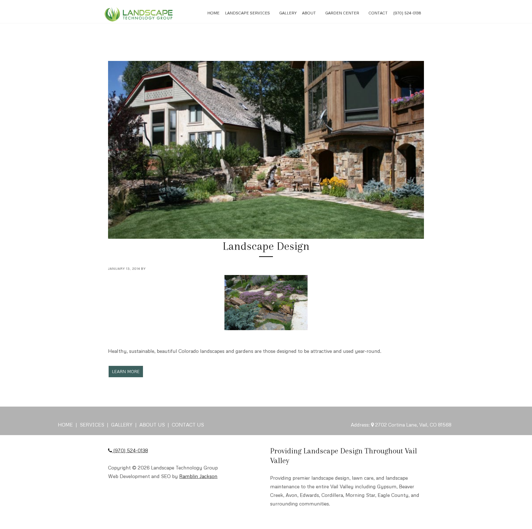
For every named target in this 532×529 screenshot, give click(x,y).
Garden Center (342, 13)
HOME (66, 425)
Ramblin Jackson (198, 476)
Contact (378, 13)
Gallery (287, 13)
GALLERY (121, 425)
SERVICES (91, 425)
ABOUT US (152, 425)
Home (213, 13)
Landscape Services (247, 13)
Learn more (126, 371)
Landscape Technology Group (138, 14)
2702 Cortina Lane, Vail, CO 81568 (413, 425)
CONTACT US (188, 425)
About (309, 13)
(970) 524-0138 (407, 13)
